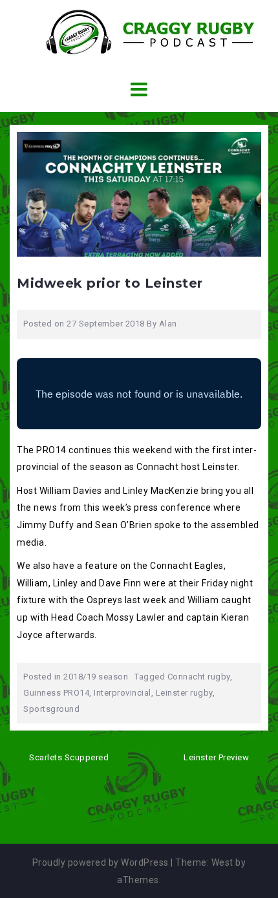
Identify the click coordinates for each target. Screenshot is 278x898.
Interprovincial (122, 693)
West (222, 862)
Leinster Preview (216, 757)
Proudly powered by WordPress (100, 862)
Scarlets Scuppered (69, 757)
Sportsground (51, 709)
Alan (168, 323)
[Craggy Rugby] (139, 32)
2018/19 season (95, 676)
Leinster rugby (184, 693)
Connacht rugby (198, 676)
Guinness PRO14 (56, 693)
